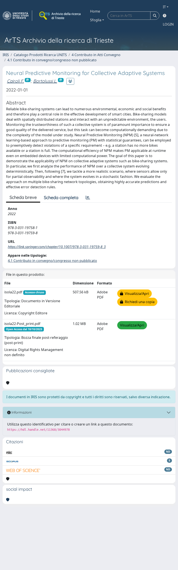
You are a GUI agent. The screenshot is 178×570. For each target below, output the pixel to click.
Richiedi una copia (139, 301)
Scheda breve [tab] (23, 197)
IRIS (6, 54)
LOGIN (168, 24)
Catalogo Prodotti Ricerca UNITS (40, 54)
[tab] (88, 197)
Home (95, 11)
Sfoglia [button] (95, 20)
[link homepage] (17, 15)
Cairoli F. (15, 81)
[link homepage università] (60, 15)
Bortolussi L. (45, 81)
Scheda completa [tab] (61, 197)
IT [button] (164, 7)
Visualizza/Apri (136, 293)
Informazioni (21, 412)
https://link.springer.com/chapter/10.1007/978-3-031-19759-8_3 (57, 246)
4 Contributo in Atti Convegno (96, 54)
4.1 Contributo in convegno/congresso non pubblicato (52, 60)
